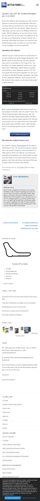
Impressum (5, 374)
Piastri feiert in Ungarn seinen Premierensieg (15, 310)
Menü (37, 5)
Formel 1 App (6, 412)
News (32, 167)
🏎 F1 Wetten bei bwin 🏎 (20, 134)
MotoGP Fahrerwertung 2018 (10, 476)
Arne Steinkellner (21, 177)
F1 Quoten (5, 440)
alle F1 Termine (8, 283)
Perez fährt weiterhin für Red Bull (12, 314)
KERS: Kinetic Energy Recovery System (13, 448)
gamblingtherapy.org (16, 350)
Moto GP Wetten (6, 472)
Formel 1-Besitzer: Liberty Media (11, 444)
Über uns (5, 424)
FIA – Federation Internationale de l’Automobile (15, 456)
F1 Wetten (10, 45)
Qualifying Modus (7, 460)
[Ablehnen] (37, 489)
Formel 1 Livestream (8, 436)
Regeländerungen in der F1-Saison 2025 (14, 307)
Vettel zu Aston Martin (10, 222)
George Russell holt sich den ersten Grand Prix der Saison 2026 (19, 298)
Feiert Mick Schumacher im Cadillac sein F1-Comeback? (19, 303)
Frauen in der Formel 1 (8, 468)
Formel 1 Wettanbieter (13, 109)
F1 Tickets (5, 400)
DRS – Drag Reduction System (11, 452)
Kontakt (4, 428)
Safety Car (5, 416)
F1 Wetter (5, 420)
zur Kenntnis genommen (12, 498)
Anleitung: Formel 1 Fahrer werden (12, 404)
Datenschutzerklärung (8, 379)
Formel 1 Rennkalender (18, 145)
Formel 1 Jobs (6, 408)
